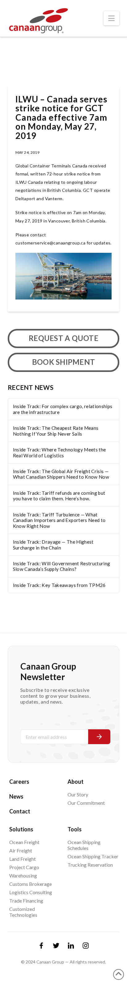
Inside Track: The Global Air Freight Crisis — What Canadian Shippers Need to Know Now (61, 474)
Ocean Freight (24, 842)
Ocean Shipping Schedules (84, 845)
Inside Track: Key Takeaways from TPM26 (59, 585)
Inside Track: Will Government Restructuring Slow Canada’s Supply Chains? (61, 566)
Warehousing (23, 875)
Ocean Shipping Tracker (93, 856)
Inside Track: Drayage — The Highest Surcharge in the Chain (53, 544)
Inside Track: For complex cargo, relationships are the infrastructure (63, 409)
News (16, 796)
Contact (19, 811)
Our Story (78, 794)
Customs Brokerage (30, 884)
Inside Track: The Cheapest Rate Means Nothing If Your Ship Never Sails (56, 431)
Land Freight (22, 859)
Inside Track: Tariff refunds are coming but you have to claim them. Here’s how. (59, 496)
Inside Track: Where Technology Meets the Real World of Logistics (59, 452)
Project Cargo (24, 867)
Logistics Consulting (30, 892)
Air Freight (20, 850)
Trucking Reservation (90, 865)
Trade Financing (26, 900)
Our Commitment (86, 803)
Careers (19, 781)
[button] (111, 18)
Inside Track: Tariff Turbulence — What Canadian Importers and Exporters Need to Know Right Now (59, 520)
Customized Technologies (23, 912)
